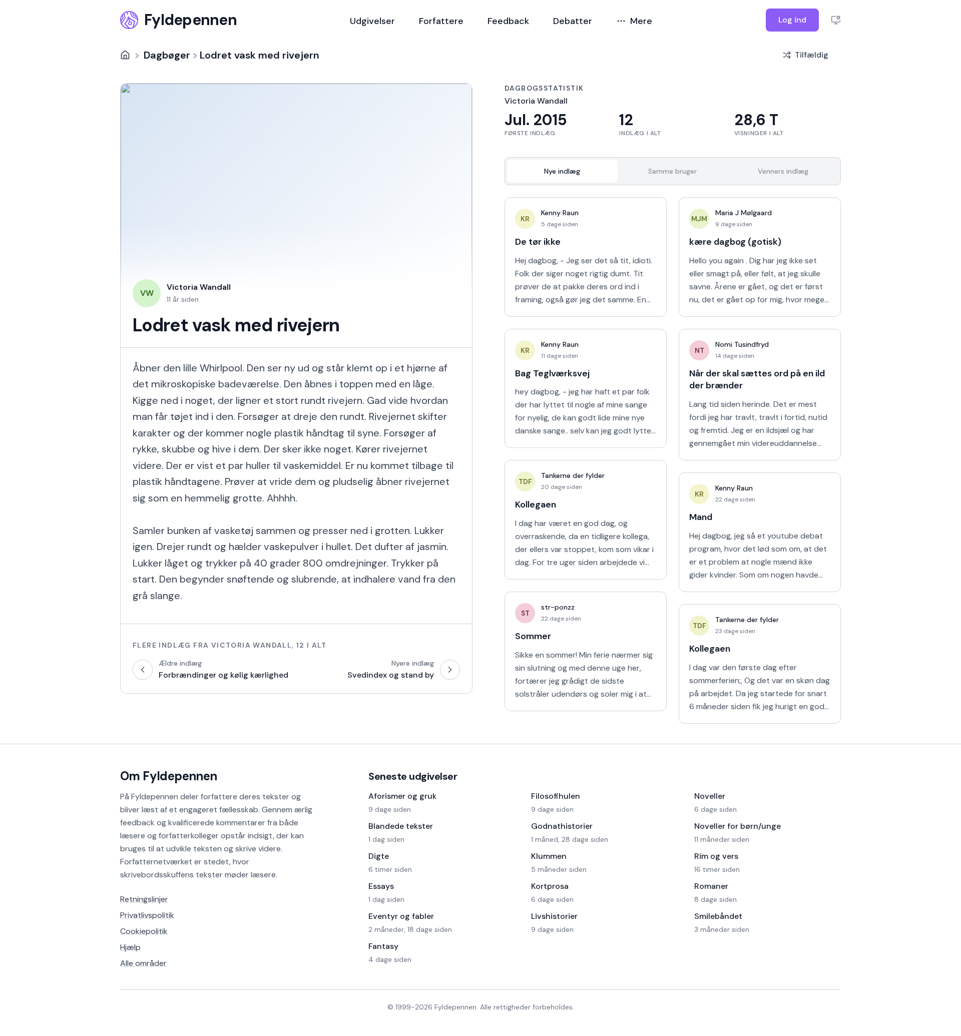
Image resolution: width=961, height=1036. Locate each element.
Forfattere (441, 21)
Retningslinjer (144, 899)
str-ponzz (558, 607)
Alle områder (143, 963)
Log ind (792, 20)
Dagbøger (167, 55)
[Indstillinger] (836, 20)
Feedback (508, 21)
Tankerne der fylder (573, 475)
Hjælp (130, 947)
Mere (641, 21)
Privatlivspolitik (147, 915)
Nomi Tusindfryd (742, 344)
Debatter (572, 21)
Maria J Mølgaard (743, 212)
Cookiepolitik (144, 931)
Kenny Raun (560, 212)
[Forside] (125, 55)
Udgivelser (372, 21)
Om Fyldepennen (168, 776)
